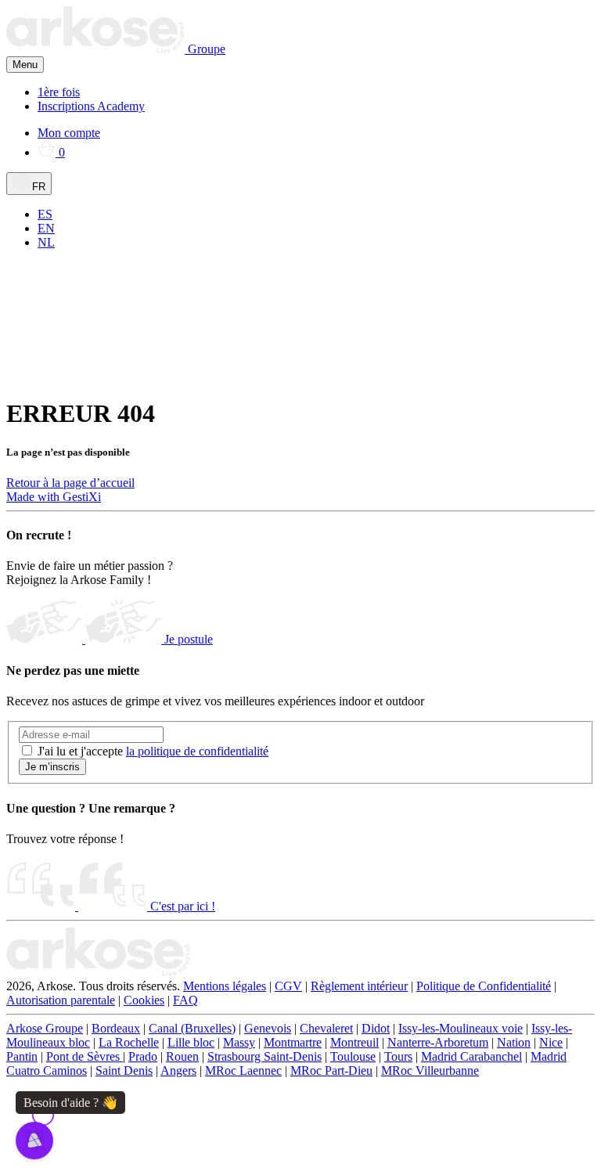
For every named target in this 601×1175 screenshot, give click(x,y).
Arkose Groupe (44, 1028)
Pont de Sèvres (84, 1056)
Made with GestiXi (53, 496)
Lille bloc (190, 1042)
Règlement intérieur (359, 986)
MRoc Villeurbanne (430, 1070)
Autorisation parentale (60, 1000)
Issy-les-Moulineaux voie (460, 1028)
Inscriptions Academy (91, 106)
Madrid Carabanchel (471, 1056)
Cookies (144, 1000)
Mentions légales (224, 986)
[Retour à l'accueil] (98, 972)
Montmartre (293, 1042)
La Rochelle (129, 1042)
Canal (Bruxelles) (192, 1028)
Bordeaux (116, 1028)
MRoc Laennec (243, 1070)
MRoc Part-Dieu (331, 1070)
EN (46, 228)
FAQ (185, 1000)
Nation (514, 1042)
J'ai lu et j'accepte (153, 751)
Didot (376, 1028)
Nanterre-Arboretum (437, 1042)
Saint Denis (124, 1070)
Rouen (182, 1056)
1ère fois (59, 92)
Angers (178, 1070)
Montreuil (354, 1042)
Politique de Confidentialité (483, 986)
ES (45, 214)
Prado (142, 1056)
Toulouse (353, 1056)
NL (46, 242)
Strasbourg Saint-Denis (264, 1056)
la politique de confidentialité (197, 751)
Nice (551, 1042)
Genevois (267, 1028)
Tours (398, 1056)
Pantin (22, 1056)
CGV (288, 986)
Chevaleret (326, 1028)
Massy (239, 1042)
